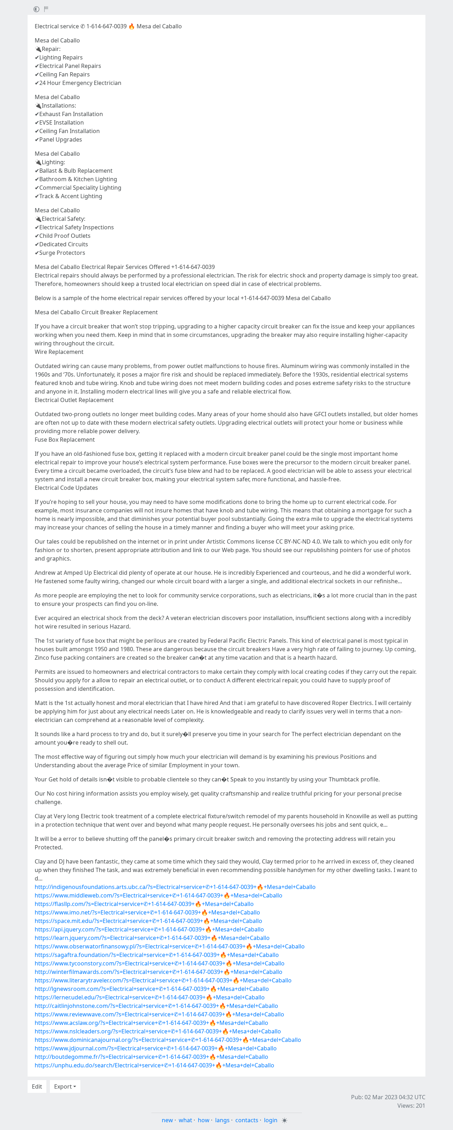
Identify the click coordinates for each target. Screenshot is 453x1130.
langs (222, 1120)
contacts (246, 1120)
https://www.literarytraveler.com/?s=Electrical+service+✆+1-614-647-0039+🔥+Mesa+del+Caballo (163, 980)
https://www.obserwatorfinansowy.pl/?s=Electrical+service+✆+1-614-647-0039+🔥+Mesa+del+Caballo (170, 946)
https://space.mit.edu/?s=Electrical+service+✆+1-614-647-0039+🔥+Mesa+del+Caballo (148, 921)
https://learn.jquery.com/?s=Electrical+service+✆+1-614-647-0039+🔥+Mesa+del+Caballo (152, 938)
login (270, 1120)
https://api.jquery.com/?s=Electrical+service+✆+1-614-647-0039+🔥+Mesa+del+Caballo (149, 929)
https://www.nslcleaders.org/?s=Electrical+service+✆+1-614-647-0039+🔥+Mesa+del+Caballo (158, 1031)
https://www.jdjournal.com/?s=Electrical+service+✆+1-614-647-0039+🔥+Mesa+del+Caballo (156, 1048)
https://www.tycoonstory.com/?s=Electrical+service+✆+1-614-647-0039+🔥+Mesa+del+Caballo (160, 963)
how (204, 1120)
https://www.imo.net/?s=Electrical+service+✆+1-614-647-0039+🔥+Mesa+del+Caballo (147, 912)
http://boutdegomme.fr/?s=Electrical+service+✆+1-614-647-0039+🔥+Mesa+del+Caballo (151, 1057)
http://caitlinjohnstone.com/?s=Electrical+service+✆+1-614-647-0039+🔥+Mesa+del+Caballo (156, 1006)
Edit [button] (37, 1086)
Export (63, 1086)
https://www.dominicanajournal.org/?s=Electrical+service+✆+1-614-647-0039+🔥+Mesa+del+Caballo (168, 1040)
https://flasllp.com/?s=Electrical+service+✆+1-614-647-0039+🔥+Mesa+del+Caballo (144, 904)
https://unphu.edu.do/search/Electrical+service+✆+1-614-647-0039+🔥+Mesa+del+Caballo (154, 1065)
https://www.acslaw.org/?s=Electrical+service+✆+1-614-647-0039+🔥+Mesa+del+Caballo (151, 1023)
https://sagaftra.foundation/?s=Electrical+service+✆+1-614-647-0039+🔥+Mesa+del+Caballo (157, 955)
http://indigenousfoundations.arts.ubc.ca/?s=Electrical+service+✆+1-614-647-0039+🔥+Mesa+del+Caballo (175, 887)
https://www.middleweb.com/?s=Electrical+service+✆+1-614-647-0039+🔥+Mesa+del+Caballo (158, 895)
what (185, 1120)
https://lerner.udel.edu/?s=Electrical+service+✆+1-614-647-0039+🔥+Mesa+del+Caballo (150, 997)
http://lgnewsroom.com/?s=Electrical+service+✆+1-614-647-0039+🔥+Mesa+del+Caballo (152, 989)
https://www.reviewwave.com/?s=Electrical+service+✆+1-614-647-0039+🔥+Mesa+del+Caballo (159, 1014)
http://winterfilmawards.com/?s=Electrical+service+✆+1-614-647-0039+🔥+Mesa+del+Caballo (158, 972)
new (167, 1120)
